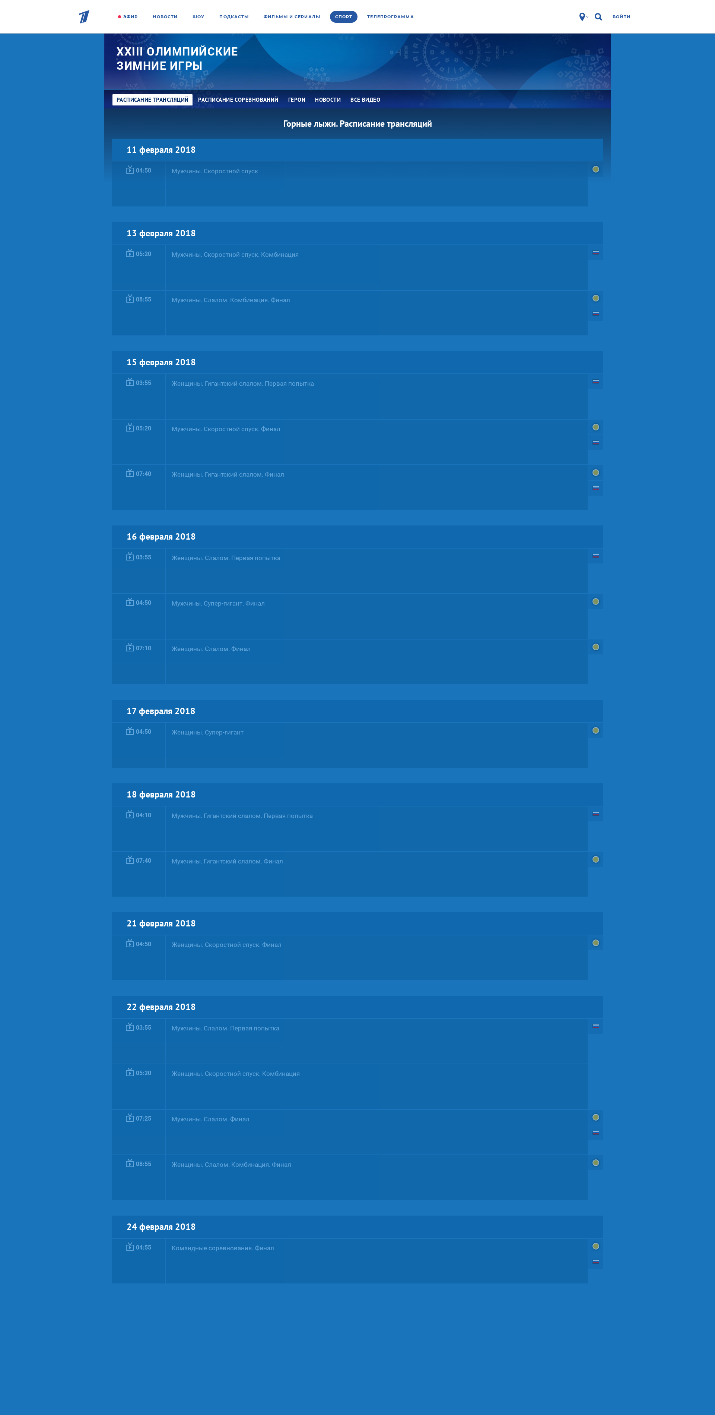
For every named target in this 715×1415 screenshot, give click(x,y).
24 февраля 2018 (161, 1226)
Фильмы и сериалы (292, 16)
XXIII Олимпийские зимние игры (177, 58)
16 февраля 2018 (161, 536)
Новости (165, 16)
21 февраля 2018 (161, 923)
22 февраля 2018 (161, 1007)
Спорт (344, 16)
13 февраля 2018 (161, 233)
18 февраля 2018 (161, 794)
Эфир (130, 16)
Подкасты (234, 16)
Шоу (198, 16)
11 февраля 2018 (161, 149)
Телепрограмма (390, 16)
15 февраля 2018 (161, 362)
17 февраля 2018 (161, 711)
